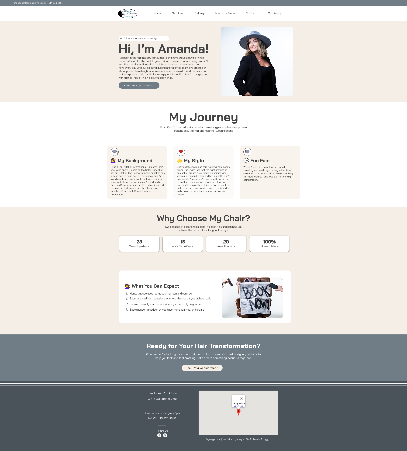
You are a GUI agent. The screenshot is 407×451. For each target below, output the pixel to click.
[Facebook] (159, 435)
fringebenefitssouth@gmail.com (29, 3)
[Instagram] (165, 435)
